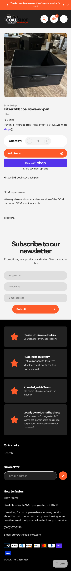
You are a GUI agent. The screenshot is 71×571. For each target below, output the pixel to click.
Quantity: (15, 140)
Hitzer (7, 114)
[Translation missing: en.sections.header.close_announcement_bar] (68, 5)
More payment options (35, 168)
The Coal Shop (20, 559)
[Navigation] (64, 19)
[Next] (63, 5)
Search (8, 453)
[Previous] (7, 5)
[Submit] (63, 475)
